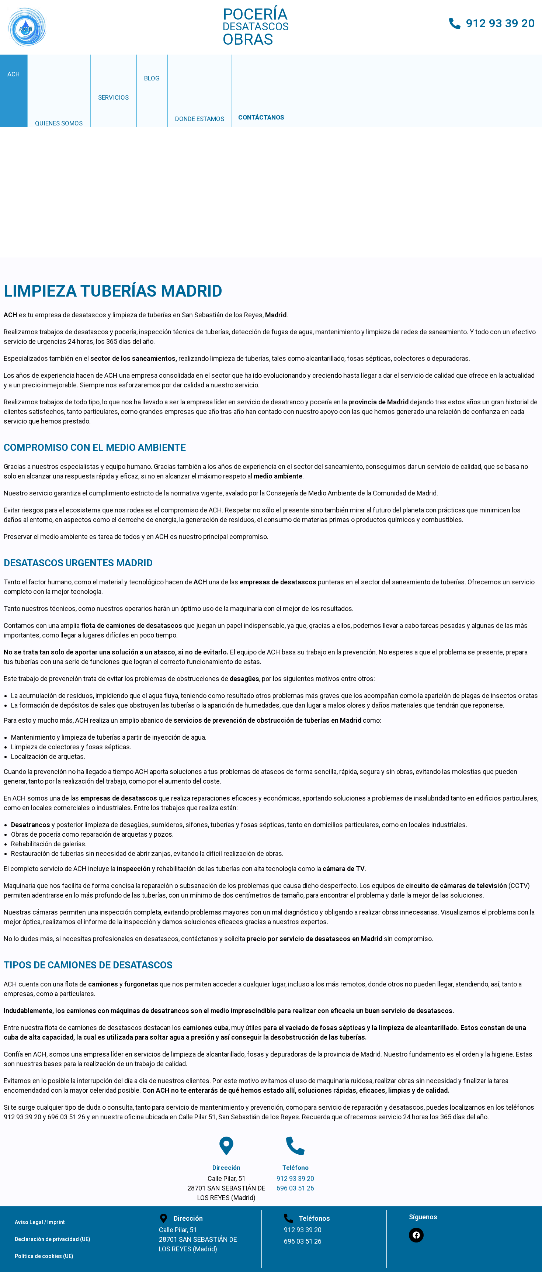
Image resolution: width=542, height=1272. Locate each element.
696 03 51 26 (295, 1188)
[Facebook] (416, 1235)
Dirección (226, 1167)
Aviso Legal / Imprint (40, 1222)
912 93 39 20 (500, 23)
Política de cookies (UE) (44, 1256)
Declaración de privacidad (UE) (52, 1239)
